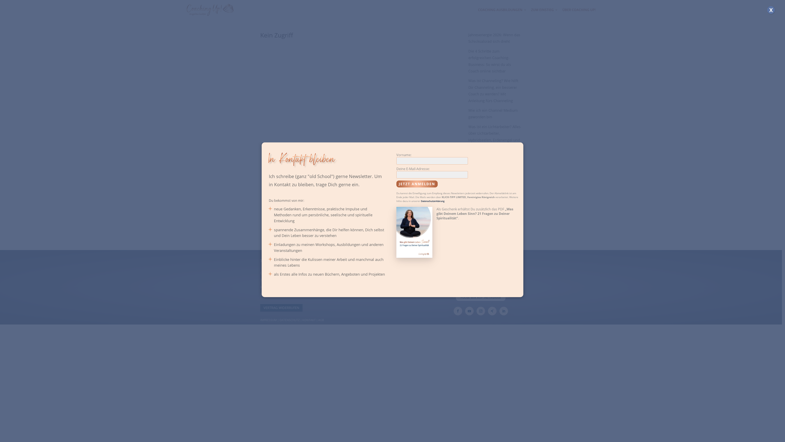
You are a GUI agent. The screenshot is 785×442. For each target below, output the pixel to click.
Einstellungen (430, 240)
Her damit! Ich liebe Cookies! (365, 240)
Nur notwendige (403, 240)
